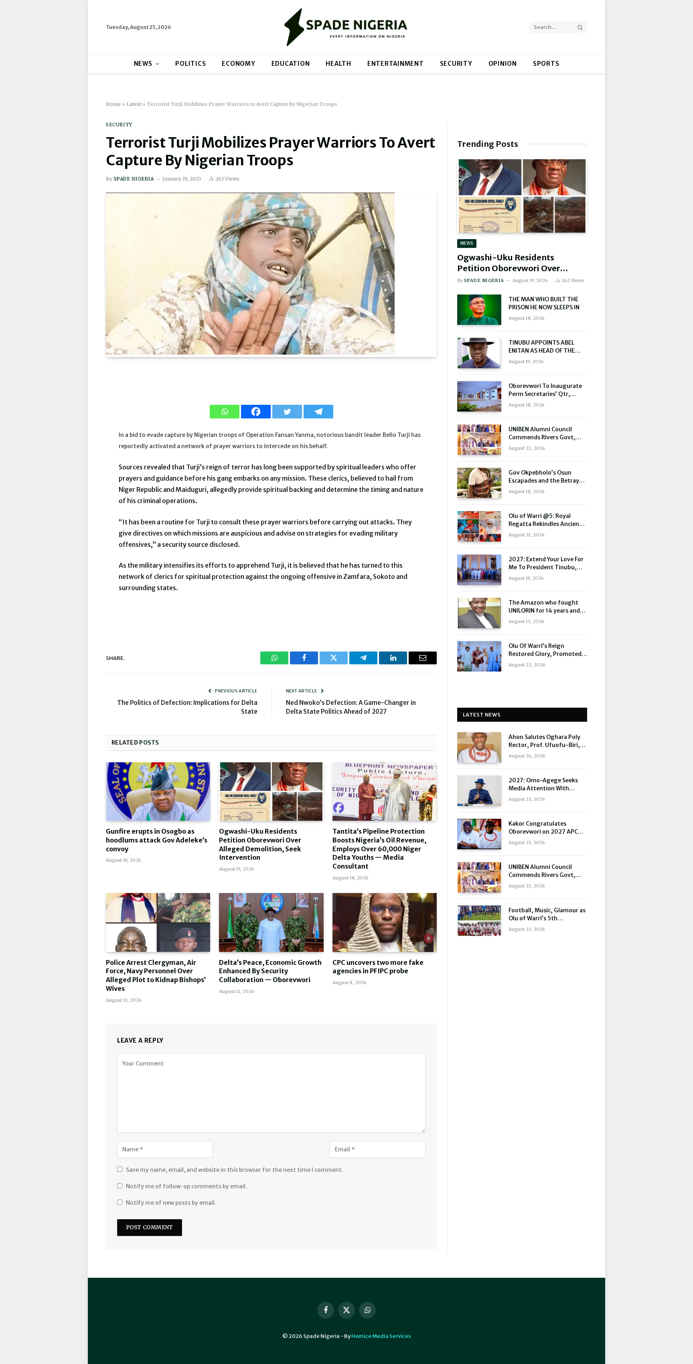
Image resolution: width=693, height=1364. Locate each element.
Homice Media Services (381, 1336)
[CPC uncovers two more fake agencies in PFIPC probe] (384, 922)
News (143, 63)
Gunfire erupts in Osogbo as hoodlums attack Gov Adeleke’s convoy (156, 840)
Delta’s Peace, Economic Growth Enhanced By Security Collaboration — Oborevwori (270, 971)
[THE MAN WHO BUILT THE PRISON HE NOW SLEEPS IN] (479, 309)
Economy (238, 63)
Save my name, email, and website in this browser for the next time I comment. (234, 1169)
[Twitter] (287, 411)
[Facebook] (256, 411)
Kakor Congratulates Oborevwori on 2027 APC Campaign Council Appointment (543, 828)
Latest (133, 104)
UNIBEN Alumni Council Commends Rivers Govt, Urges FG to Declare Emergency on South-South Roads (547, 433)
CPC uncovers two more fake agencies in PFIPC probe (378, 966)
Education (291, 63)
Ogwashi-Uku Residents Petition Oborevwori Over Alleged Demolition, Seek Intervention (260, 844)
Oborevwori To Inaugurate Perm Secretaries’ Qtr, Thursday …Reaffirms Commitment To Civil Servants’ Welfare (545, 390)
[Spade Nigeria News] (346, 27)
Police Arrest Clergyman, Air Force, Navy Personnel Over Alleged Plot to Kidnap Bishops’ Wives (156, 975)
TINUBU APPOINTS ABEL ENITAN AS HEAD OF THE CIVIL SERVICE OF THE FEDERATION (542, 347)
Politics (190, 63)
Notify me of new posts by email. (171, 1202)
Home (113, 104)
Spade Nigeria (133, 179)
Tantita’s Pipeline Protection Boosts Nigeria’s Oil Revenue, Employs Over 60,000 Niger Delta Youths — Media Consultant (379, 848)
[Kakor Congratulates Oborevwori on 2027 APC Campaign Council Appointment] (479, 834)
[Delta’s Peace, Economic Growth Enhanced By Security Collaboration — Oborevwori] (271, 922)
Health (338, 63)
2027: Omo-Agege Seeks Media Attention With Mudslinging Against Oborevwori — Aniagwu (543, 784)
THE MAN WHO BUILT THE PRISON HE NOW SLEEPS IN (544, 303)
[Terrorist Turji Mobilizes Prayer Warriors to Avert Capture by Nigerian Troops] (250, 352)
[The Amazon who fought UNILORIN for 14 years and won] (479, 613)
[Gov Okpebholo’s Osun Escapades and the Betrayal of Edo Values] (479, 483)
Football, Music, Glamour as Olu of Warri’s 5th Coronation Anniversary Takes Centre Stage (547, 914)
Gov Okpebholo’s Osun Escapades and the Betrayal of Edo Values (546, 477)
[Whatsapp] (224, 411)
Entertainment (395, 63)
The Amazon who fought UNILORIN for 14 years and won (544, 607)
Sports (546, 63)
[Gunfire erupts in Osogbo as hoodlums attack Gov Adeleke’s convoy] (158, 791)
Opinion (502, 63)
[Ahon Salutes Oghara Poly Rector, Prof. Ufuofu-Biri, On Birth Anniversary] (479, 747)
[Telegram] (318, 411)
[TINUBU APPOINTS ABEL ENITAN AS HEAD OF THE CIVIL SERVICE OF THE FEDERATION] (479, 353)
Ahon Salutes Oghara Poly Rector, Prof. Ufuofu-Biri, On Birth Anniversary (544, 741)
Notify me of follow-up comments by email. (186, 1186)
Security (456, 63)
